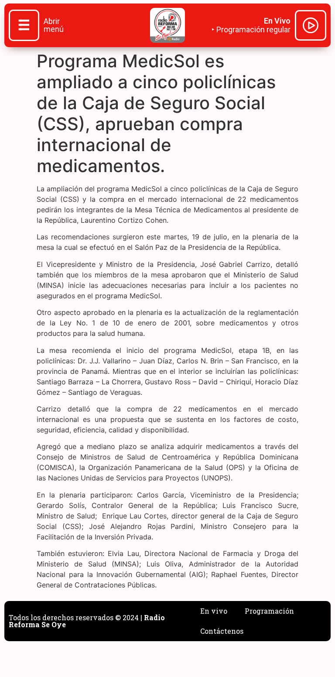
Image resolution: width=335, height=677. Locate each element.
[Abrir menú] (24, 26)
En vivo (213, 610)
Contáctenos (221, 631)
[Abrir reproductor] (310, 26)
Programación (269, 610)
